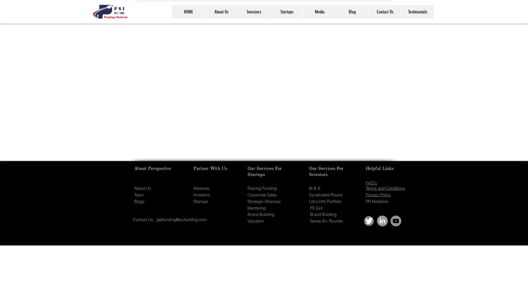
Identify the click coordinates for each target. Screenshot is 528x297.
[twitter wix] (369, 221)
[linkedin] (382, 221)
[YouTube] (396, 221)
